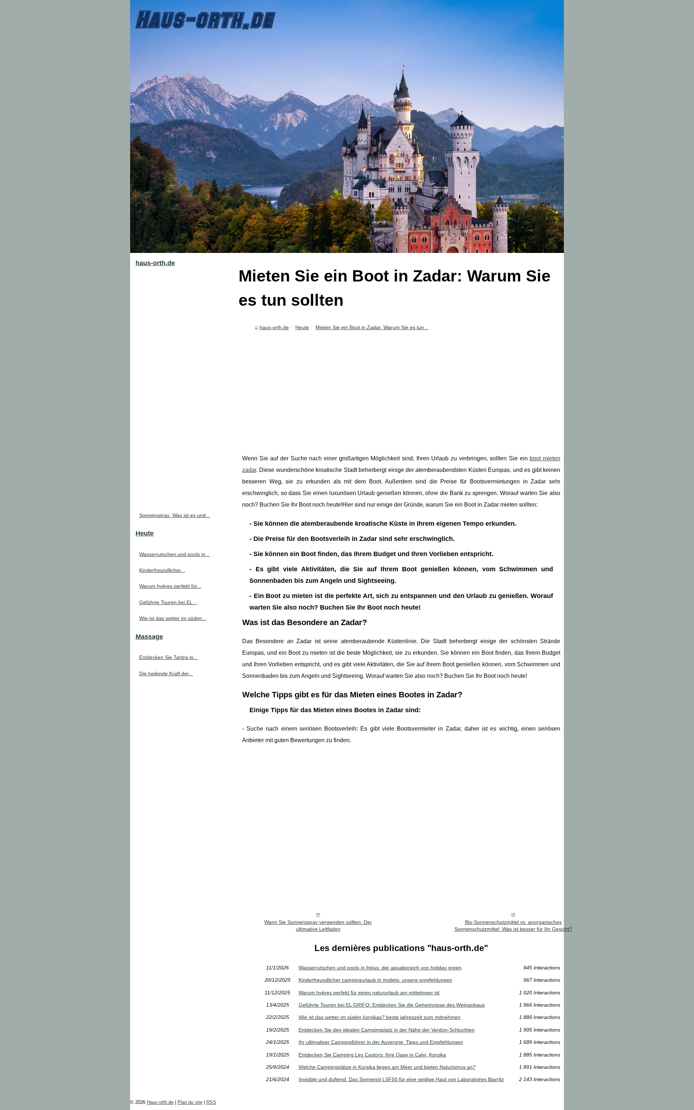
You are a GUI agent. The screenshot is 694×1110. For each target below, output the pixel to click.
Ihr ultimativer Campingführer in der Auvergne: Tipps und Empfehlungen (381, 1042)
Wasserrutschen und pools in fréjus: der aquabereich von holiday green (380, 967)
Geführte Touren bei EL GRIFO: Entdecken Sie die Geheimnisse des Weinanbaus (392, 1004)
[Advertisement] (401, 387)
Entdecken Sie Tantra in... (168, 657)
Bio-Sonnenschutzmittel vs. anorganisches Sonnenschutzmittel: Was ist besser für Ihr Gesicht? (513, 925)
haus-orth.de (274, 327)
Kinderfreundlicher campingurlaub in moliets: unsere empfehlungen (375, 979)
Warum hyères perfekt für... (170, 586)
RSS (211, 1102)
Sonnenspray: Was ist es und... (174, 515)
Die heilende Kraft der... (166, 673)
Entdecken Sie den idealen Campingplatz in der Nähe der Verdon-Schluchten (387, 1029)
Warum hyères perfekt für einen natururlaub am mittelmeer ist (369, 992)
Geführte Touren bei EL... (168, 602)
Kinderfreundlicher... (162, 570)
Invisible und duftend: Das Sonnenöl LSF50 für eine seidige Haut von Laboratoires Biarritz (401, 1079)
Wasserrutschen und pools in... (174, 554)
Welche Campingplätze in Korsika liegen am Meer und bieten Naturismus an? (387, 1067)
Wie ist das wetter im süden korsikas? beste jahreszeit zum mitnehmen (379, 1017)
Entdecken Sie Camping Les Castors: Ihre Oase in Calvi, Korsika (372, 1054)
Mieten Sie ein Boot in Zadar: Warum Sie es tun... (372, 327)
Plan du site (189, 1102)
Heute (302, 327)
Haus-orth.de (160, 1102)
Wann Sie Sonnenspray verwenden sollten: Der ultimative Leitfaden (318, 925)
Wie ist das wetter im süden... (172, 618)
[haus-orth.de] (347, 126)
